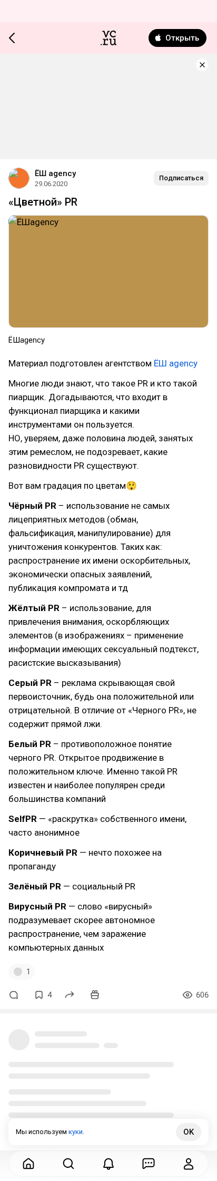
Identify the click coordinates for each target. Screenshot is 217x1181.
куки (75, 1132)
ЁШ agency (55, 173)
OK (188, 1132)
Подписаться (181, 178)
